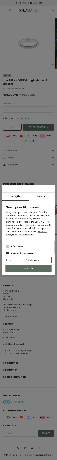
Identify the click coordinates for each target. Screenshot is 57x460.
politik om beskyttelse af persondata (26, 233)
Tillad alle (28, 268)
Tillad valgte (32, 260)
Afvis (8, 260)
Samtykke (15, 196)
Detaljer (41, 196)
